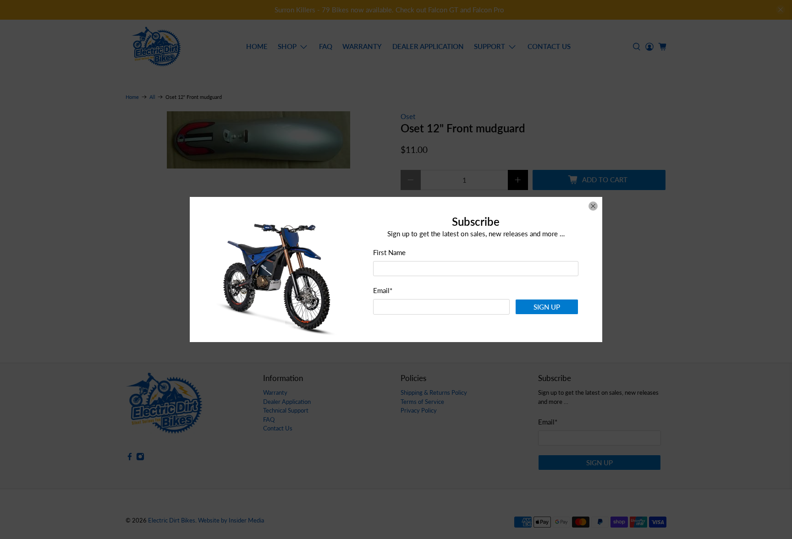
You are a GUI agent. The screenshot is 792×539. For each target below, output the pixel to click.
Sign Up (547, 307)
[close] (593, 206)
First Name (389, 252)
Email (382, 290)
